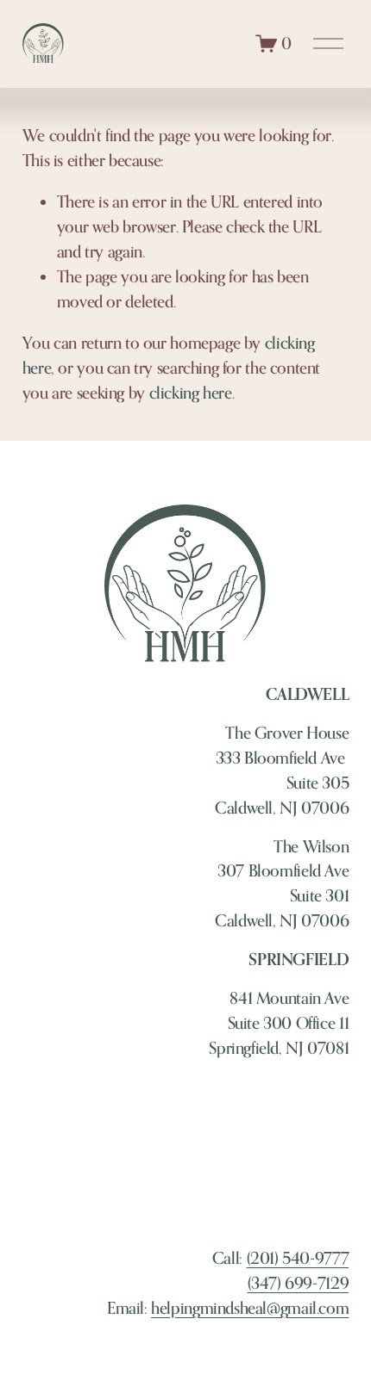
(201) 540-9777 (298, 1258)
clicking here (190, 392)
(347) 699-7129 (298, 1282)
